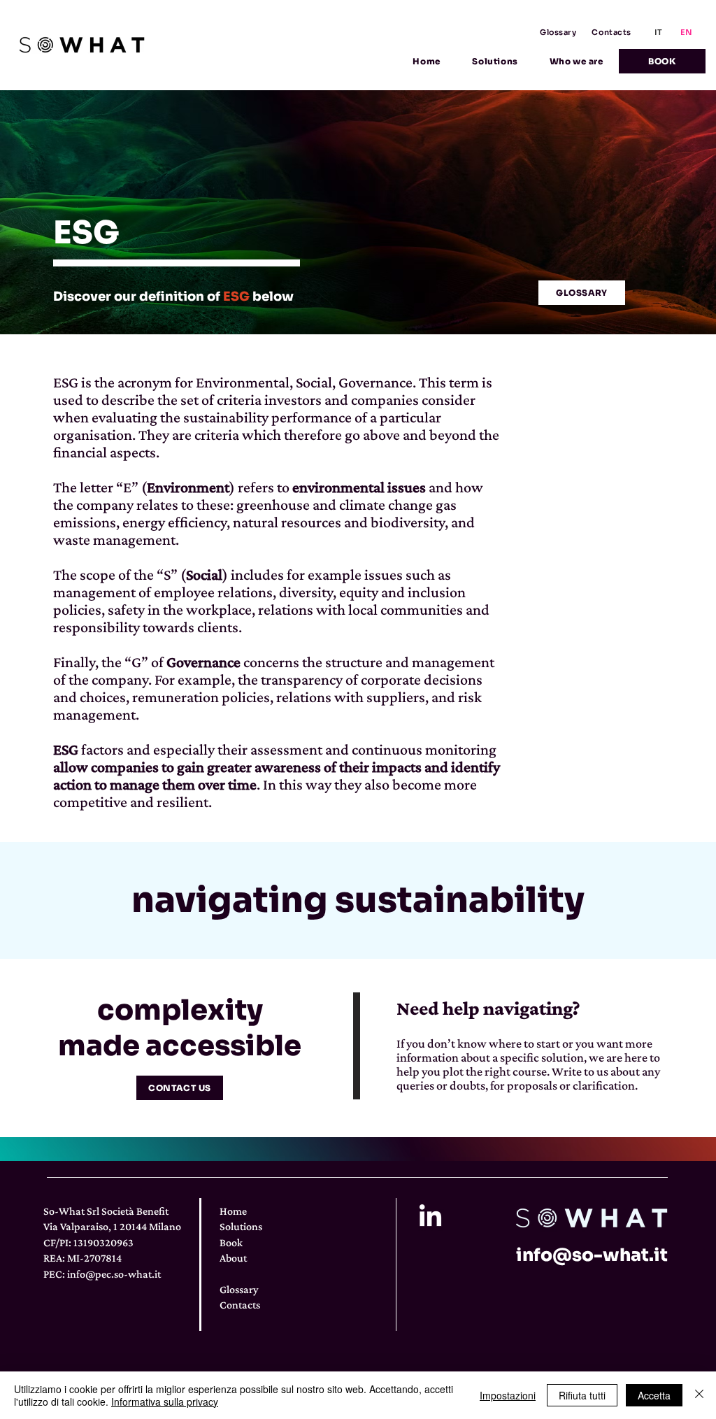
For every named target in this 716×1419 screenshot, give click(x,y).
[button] (495, 61)
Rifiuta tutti (582, 1395)
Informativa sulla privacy (164, 1402)
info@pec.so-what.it (114, 1274)
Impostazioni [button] (508, 1395)
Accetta (654, 1395)
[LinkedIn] (430, 1217)
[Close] (699, 1395)
